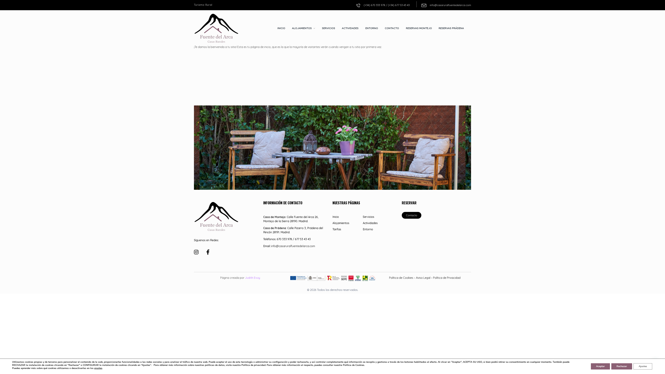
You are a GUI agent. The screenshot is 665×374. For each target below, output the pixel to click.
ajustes (98, 368)
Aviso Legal (423, 277)
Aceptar (600, 366)
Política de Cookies (401, 277)
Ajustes (643, 366)
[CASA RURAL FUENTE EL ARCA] (216, 28)
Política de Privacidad (446, 277)
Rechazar (622, 366)
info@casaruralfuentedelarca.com (450, 5)
